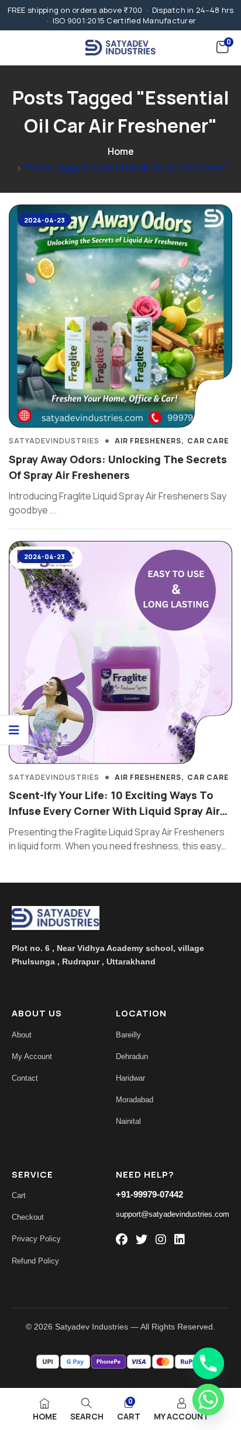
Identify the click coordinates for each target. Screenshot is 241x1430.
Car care (208, 441)
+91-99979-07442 (149, 1194)
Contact (25, 1078)
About (22, 1034)
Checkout (28, 1217)
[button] (222, 47)
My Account (32, 1056)
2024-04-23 (44, 220)
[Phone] (208, 1363)
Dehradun (132, 1056)
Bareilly (128, 1034)
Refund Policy (35, 1261)
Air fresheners (148, 441)
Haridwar (130, 1078)
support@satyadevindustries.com (172, 1214)
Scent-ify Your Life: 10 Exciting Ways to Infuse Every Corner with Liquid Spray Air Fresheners (114, 811)
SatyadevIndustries (54, 441)
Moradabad (134, 1099)
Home (121, 151)
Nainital (128, 1121)
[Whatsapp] (208, 1399)
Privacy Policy (36, 1238)
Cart (19, 1195)
